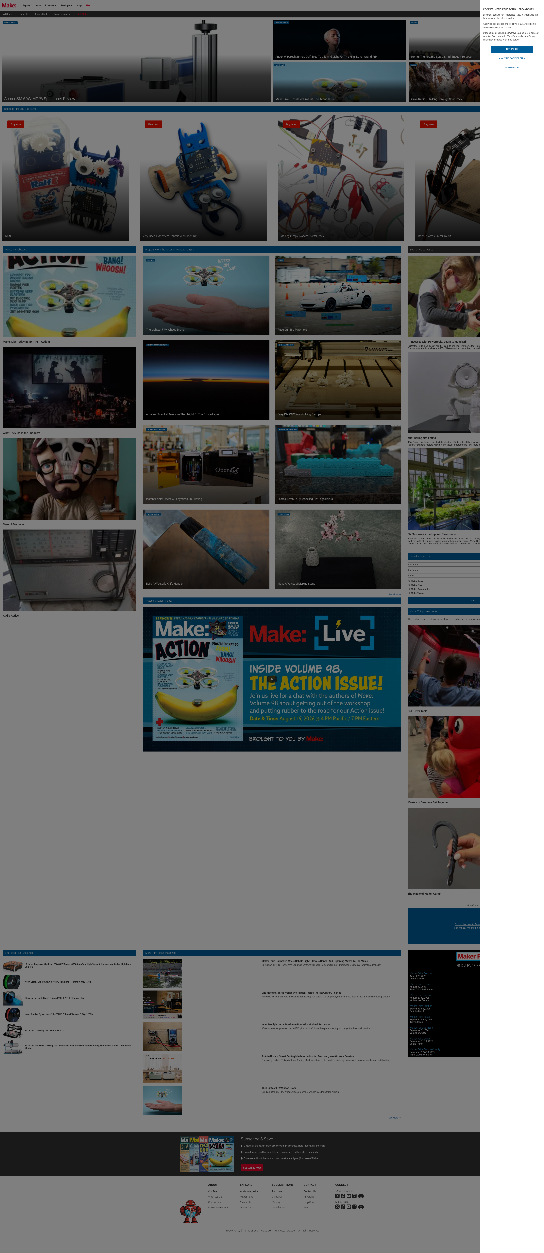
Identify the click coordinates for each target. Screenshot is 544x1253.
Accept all (512, 49)
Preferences (512, 67)
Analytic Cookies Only (512, 58)
